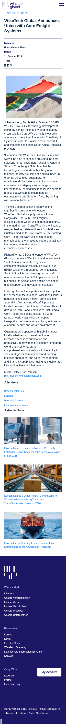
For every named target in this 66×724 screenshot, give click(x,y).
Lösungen (9, 675)
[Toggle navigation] (61, 5)
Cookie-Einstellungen (39, 713)
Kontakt (8, 655)
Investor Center (12, 643)
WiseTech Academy (15, 647)
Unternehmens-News (16, 405)
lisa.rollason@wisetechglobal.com (23, 375)
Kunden (8, 395)
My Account (49, 672)
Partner (8, 679)
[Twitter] (16, 698)
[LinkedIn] (5, 65)
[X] (11, 65)
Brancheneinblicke (14, 390)
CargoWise (10, 669)
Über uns (9, 593)
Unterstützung (12, 684)
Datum (7, 52)
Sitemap (33, 709)
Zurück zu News (17, 13)
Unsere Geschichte (15, 606)
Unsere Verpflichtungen (17, 597)
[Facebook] (8, 65)
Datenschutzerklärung (16, 713)
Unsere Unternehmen (16, 614)
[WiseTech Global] (13, 5)
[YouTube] (21, 698)
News (7, 638)
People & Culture (13, 400)
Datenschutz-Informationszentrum (23, 651)
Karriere (8, 634)
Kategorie (9, 43)
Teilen (7, 60)
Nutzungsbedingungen (49, 709)
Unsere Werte (12, 602)
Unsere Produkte (13, 610)
